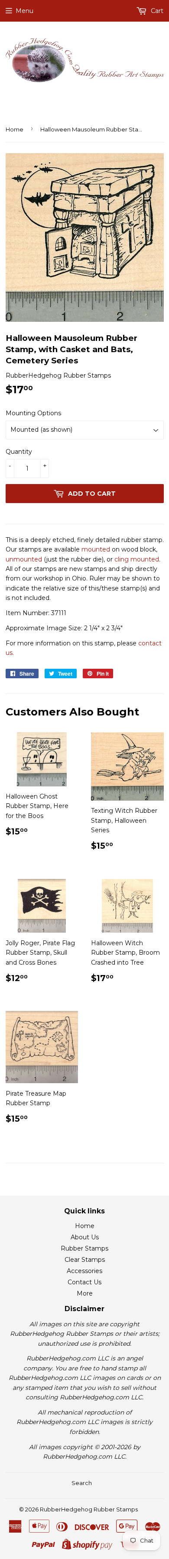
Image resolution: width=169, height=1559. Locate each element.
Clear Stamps (85, 1260)
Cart (156, 11)
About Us (85, 1237)
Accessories (84, 1271)
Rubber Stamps (84, 1248)
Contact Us (84, 1282)
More (85, 1293)
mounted (95, 549)
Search (82, 1482)
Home (14, 129)
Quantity (19, 452)
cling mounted (136, 559)
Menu (24, 11)
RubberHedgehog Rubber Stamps (89, 1509)
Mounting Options (33, 413)
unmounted (24, 559)
